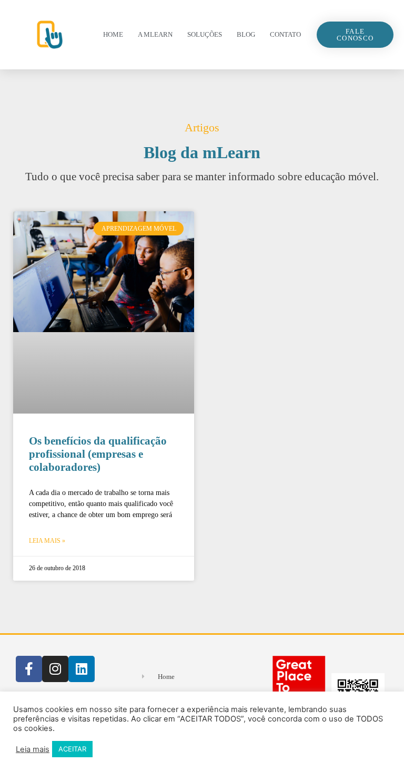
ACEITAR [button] (72, 749)
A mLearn (155, 34)
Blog (246, 34)
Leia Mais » (47, 540)
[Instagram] (55, 669)
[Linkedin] (81, 669)
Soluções (204, 34)
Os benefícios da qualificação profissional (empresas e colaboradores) (98, 454)
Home (113, 34)
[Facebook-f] (29, 669)
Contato (285, 34)
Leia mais (32, 749)
